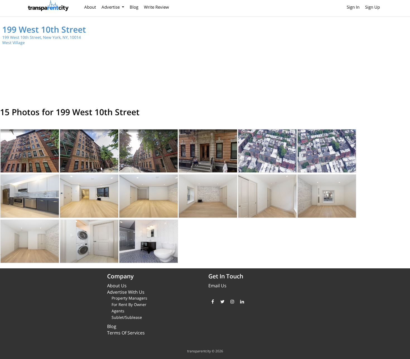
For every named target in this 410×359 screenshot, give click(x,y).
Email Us (217, 286)
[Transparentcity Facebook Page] (212, 301)
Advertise (111, 7)
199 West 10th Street (44, 29)
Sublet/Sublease (127, 317)
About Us (117, 286)
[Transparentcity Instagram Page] (232, 301)
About (90, 7)
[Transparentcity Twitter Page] (222, 301)
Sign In (353, 7)
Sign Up (372, 7)
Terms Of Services (126, 333)
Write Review (156, 7)
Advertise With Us (125, 292)
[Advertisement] (309, 61)
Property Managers (129, 298)
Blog (134, 7)
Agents (118, 311)
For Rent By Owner (129, 304)
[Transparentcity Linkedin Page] (242, 301)
